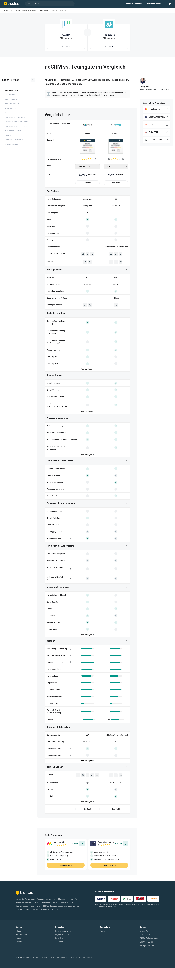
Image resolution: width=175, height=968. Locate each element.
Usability (8, 135)
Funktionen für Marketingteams (16, 122)
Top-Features (10, 95)
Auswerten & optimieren (13, 131)
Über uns (19, 931)
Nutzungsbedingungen (58, 957)
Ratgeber (59, 938)
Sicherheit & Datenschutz (14, 140)
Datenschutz (75, 957)
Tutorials (59, 941)
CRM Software (44, 10)
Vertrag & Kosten (11, 99)
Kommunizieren (10, 108)
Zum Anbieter (65, 865)
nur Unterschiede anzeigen (60, 123)
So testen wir (21, 934)
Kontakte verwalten (12, 104)
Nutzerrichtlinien (41, 957)
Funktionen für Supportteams (16, 126)
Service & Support (11, 144)
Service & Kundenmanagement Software (24, 10)
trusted (6, 10)
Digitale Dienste (154, 4)
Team (18, 938)
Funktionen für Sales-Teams (15, 117)
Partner (103, 931)
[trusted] (11, 4)
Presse (19, 941)
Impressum (87, 957)
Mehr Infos (110, 95)
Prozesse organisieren (13, 113)
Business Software (134, 4)
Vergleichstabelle (11, 90)
